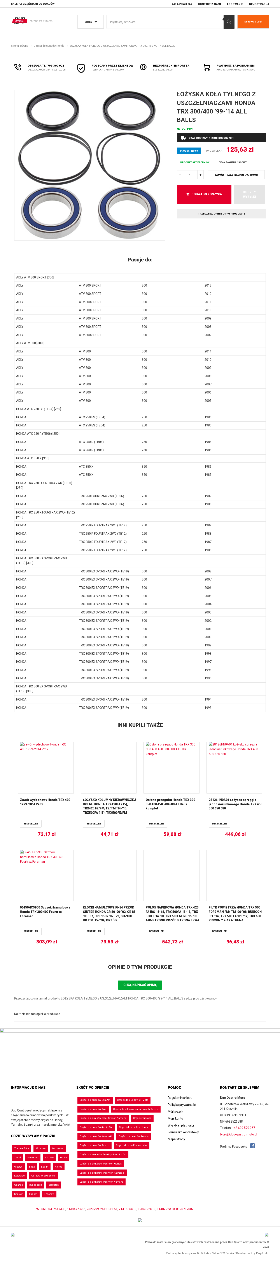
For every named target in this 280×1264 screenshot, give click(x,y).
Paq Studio (262, 1253)
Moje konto (175, 1118)
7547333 (59, 1209)
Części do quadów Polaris (134, 1136)
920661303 (44, 1209)
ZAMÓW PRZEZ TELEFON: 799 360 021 (236, 174)
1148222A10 (166, 1209)
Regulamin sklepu (180, 1097)
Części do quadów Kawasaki (96, 1136)
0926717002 (185, 1209)
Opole (63, 1157)
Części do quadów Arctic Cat (96, 1127)
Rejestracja (259, 4)
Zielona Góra (21, 1148)
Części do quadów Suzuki (94, 1145)
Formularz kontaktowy (183, 1132)
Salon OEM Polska (223, 1253)
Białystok (54, 1184)
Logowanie (235, 4)
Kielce (58, 1166)
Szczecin (32, 1157)
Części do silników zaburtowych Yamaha (103, 1118)
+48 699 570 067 (182, 4)
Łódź (32, 1166)
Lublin (44, 1166)
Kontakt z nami (209, 4)
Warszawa (57, 1148)
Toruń (17, 1157)
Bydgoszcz (35, 1184)
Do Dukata (203, 1253)
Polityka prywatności (182, 1104)
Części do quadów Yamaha (131, 1145)
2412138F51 (108, 1209)
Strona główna (19, 45)
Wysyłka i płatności (181, 1125)
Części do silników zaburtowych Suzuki (135, 1109)
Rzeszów (49, 1194)
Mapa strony (176, 1139)
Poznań (49, 1157)
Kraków (18, 1194)
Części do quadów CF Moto (132, 1100)
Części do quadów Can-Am (95, 1100)
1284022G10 (147, 1209)
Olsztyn (18, 1166)
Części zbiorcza (142, 1118)
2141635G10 (127, 1209)
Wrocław (41, 1148)
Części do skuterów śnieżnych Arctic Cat (103, 1154)
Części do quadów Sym (93, 1109)
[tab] (140, 260)
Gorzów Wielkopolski (43, 1175)
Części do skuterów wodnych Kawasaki (102, 1172)
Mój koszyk (175, 1111)
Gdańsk (18, 1184)
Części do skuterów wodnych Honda (101, 1163)
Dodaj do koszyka (206, 194)
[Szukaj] (229, 22)
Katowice (19, 1175)
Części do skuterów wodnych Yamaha (101, 1181)
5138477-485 (76, 1209)
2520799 (93, 1209)
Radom (33, 1194)
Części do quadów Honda (49, 45)
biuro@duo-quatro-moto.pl (238, 1134)
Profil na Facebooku (234, 1146)
